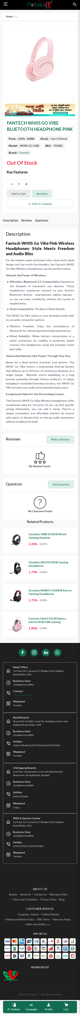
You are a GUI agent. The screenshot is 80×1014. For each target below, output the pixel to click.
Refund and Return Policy (20, 919)
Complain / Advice (28, 914)
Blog (61, 899)
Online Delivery (50, 914)
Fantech (24, 152)
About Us (25, 894)
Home (9, 16)
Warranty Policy (59, 894)
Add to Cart (18, 193)
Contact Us (40, 894)
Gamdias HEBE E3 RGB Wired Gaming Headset (47, 535)
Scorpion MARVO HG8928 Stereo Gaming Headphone (50, 592)
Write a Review (60, 439)
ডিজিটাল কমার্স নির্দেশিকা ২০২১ (38, 924)
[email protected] (22, 695)
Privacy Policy (48, 899)
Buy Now (42, 193)
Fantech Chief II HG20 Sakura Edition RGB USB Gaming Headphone (47, 622)
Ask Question (61, 484)
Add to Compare (40, 204)
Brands (13, 894)
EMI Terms (43, 919)
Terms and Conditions (24, 899)
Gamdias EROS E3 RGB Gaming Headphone (48, 564)
